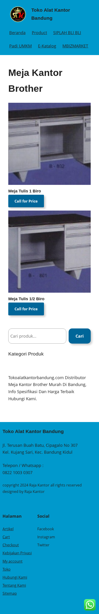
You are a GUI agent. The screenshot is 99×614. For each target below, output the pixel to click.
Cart (6, 536)
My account (13, 561)
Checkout (11, 544)
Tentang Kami (14, 585)
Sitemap (10, 593)
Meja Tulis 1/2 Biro (26, 299)
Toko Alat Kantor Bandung (33, 431)
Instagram (46, 536)
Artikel (8, 528)
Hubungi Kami (15, 577)
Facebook (45, 528)
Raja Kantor (34, 491)
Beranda (17, 32)
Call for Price (26, 201)
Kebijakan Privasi (17, 553)
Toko (7, 569)
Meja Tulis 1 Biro (24, 191)
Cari (80, 336)
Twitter (43, 544)
